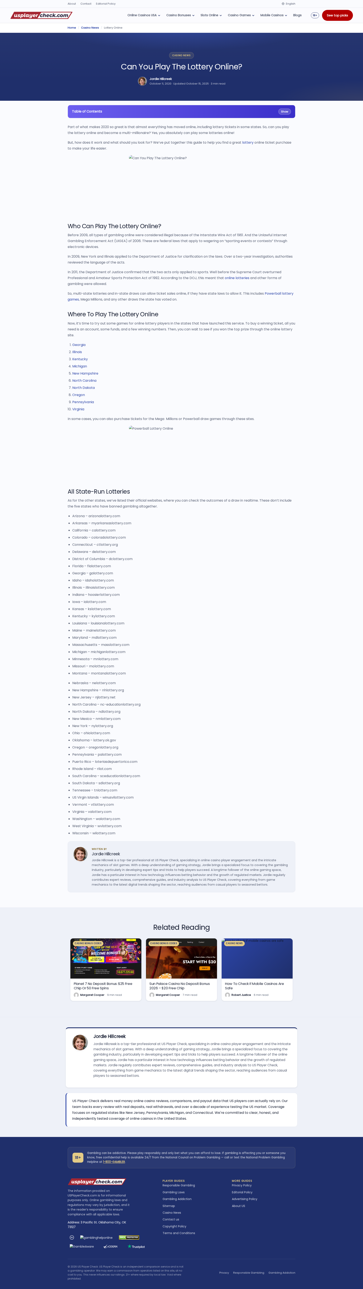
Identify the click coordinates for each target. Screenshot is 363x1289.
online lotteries (237, 278)
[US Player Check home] (41, 15)
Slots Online (209, 15)
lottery (248, 142)
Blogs (297, 15)
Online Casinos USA (142, 15)
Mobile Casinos (272, 15)
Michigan (79, 366)
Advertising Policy (244, 1199)
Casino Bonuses (178, 15)
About (72, 4)
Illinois (77, 352)
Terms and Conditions (179, 1233)
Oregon (78, 394)
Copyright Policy (174, 1226)
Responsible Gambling (179, 1185)
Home (72, 28)
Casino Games (239, 15)
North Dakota (83, 387)
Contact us (171, 1219)
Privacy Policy (242, 1185)
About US (238, 1206)
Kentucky (80, 359)
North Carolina (84, 380)
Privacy (224, 1272)
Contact (85, 4)
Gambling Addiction (177, 1199)
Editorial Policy (106, 4)
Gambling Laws (174, 1192)
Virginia (78, 409)
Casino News (90, 28)
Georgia (78, 344)
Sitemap (169, 1206)
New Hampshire (85, 373)
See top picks (337, 15)
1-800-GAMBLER (114, 1162)
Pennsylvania (83, 402)
